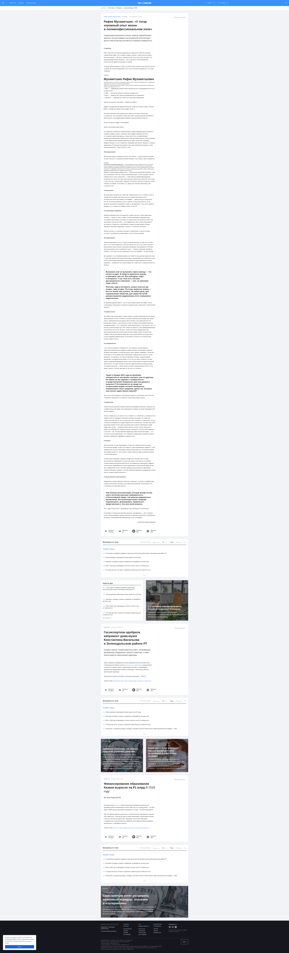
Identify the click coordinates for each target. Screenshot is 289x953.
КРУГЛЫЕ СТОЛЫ (158, 924)
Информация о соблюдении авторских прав (108, 927)
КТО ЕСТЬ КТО (141, 928)
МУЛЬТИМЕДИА (127, 934)
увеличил (117, 805)
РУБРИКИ (125, 932)
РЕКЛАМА (156, 928)
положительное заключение (133, 665)
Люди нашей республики (112, 16)
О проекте (126, 924)
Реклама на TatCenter (179, 17)
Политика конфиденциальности (109, 931)
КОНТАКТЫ (126, 926)
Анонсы (103, 8)
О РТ (139, 924)
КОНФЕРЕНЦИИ (157, 932)
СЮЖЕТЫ (125, 930)
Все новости (107, 618)
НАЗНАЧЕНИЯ (141, 930)
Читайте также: (109, 549)
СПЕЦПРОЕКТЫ (157, 926)
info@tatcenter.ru (173, 924)
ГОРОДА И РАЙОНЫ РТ (143, 926)
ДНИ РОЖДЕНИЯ (142, 934)
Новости (107, 627)
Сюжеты (21, 3)
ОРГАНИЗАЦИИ (142, 932)
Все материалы (31, 3)
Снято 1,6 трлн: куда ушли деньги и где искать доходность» (131, 828)
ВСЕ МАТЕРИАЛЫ (127, 928)
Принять (20, 946)
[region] (19, 942)
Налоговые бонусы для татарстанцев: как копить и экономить (132, 681)
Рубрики (125, 16)
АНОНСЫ (156, 930)
